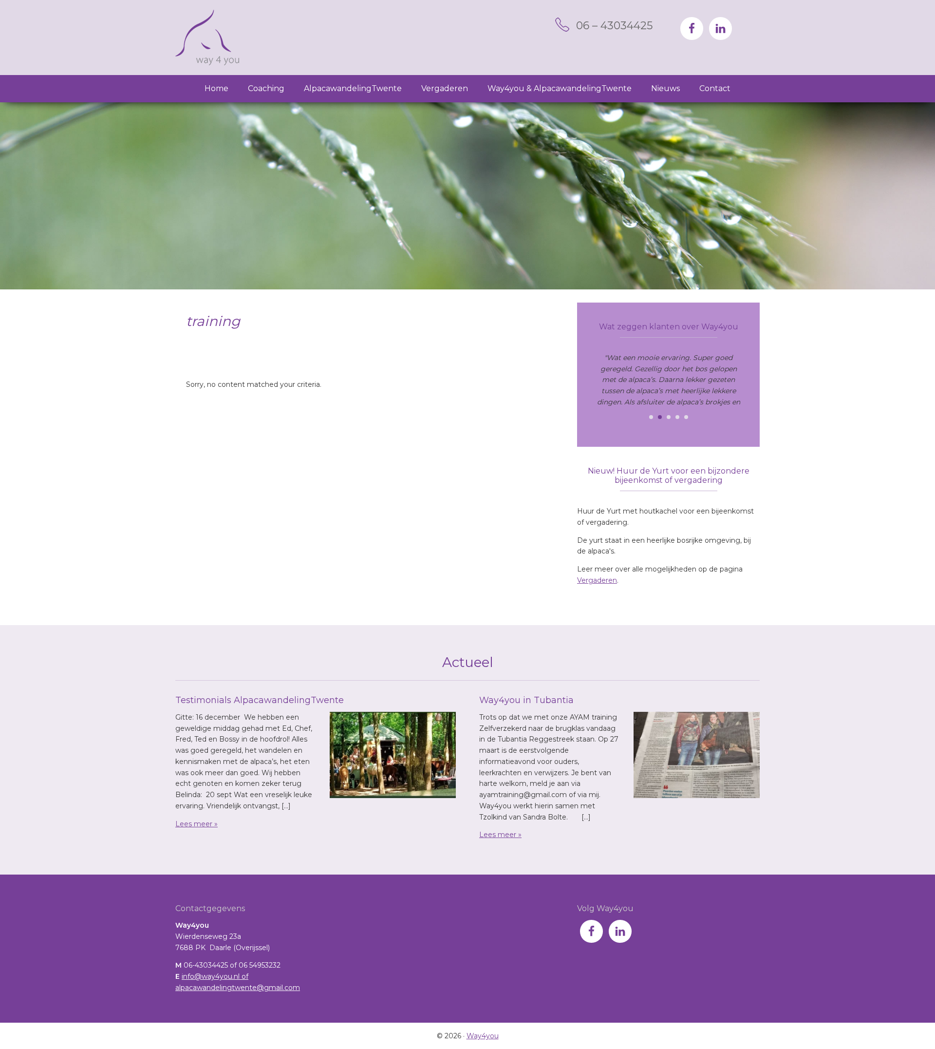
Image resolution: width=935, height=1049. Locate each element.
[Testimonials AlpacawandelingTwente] (393, 756)
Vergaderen (597, 580)
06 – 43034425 (614, 25)
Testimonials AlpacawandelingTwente (259, 700)
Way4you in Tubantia (526, 700)
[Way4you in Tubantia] (697, 756)
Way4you (207, 37)
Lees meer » (196, 824)
